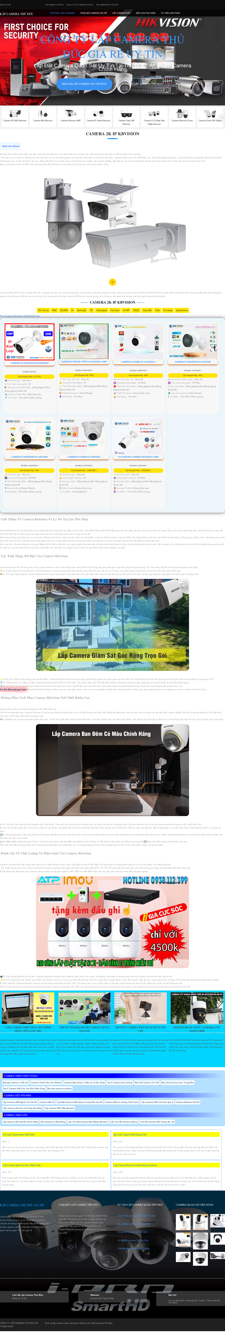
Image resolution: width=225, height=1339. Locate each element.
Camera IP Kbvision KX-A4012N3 (29, 457)
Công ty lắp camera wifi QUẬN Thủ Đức (136, 1216)
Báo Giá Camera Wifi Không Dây (130, 1134)
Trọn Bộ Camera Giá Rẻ (93, 13)
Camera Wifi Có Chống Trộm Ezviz (122, 1102)
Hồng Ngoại (102, 310)
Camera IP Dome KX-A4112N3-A (138, 362)
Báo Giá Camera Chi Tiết (147, 1082)
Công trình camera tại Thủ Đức (132, 1232)
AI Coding (167, 310)
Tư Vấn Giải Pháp (170, 13)
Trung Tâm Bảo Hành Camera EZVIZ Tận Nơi (84, 1029)
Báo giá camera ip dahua (59, 1088)
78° (91, 310)
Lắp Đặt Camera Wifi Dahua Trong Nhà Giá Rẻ (80, 1102)
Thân (157, 310)
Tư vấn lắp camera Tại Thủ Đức (132, 1240)
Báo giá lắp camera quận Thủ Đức (134, 1224)
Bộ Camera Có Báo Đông (53, 1122)
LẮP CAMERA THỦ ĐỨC (16, 14)
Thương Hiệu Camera (62, 13)
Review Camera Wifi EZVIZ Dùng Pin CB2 (141, 1029)
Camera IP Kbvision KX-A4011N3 (193, 362)
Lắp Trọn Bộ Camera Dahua (123, 1122)
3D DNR (64, 310)
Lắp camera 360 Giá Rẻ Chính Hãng (20, 1122)
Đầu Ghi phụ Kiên (146, 13)
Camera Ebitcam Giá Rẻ (187, 1102)
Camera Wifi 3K (47, 1102)
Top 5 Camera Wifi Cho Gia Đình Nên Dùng (24, 1088)
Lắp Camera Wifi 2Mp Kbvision (59, 1108)
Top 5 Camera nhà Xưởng (119, 1082)
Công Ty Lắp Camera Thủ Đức (79, 5)
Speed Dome (182, 310)
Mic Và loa (43, 310)
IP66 (54, 310)
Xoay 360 (147, 310)
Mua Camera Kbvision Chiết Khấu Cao (20, 316)
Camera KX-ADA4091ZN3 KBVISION (30, 363)
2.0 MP (126, 310)
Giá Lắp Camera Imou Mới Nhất (18, 1134)
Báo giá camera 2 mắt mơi (15, 1082)
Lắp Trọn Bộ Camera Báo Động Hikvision (88, 1122)
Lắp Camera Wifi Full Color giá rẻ (157, 1102)
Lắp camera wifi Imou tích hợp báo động (22, 1108)
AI (72, 310)
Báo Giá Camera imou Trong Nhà (177, 1082)
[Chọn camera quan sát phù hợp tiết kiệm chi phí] (222, 118)
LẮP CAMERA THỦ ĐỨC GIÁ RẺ (22, 1205)
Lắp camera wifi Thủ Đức (107, 5)
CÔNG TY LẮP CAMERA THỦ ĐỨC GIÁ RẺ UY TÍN (112, 46)
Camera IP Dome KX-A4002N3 (84, 457)
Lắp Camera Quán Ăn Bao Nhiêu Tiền (22, 1165)
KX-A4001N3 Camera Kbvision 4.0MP (138, 457)
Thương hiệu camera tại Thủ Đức (133, 1248)
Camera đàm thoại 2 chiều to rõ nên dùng (84, 1082)
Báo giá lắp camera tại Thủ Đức (84, 83)
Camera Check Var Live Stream (46, 1082)
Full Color (115, 310)
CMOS (136, 310)
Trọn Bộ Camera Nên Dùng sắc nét (157, 1122)
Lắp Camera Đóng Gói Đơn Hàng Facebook (135, 1165)
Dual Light (81, 310)
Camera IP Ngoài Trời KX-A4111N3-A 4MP (84, 361)
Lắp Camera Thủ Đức (54, 5)
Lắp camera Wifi (121, 13)
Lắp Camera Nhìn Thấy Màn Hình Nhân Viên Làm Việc (28, 1029)
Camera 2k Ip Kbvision (112, 133)
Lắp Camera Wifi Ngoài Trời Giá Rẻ (20, 1102)
